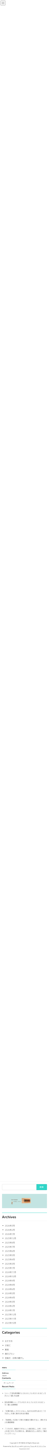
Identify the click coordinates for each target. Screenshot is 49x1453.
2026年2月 (10, 1229)
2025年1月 (10, 1268)
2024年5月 (10, 1293)
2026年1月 (10, 1234)
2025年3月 (10, 1263)
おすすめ (9, 1341)
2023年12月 (10, 1314)
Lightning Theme (29, 1446)
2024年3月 (10, 1301)
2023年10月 (10, 1323)
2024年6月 (10, 1289)
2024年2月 (10, 1306)
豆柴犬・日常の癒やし (14, 1358)
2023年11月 (10, 1318)
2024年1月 (10, 1310)
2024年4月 (10, 1297)
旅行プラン (9, 1353)
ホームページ (8, 1383)
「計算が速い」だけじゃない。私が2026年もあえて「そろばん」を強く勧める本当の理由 (25, 1412)
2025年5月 (10, 1255)
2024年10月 (10, 1276)
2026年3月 (10, 1225)
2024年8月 (10, 1284)
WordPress (15, 1446)
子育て (8, 1345)
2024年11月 (10, 1272)
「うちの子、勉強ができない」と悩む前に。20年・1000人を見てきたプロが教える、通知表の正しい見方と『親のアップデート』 (25, 1431)
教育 (7, 1349)
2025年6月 (10, 1251)
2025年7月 (10, 1246)
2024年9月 (10, 1280)
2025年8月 (10, 1242)
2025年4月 (10, 1259)
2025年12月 (10, 1238)
